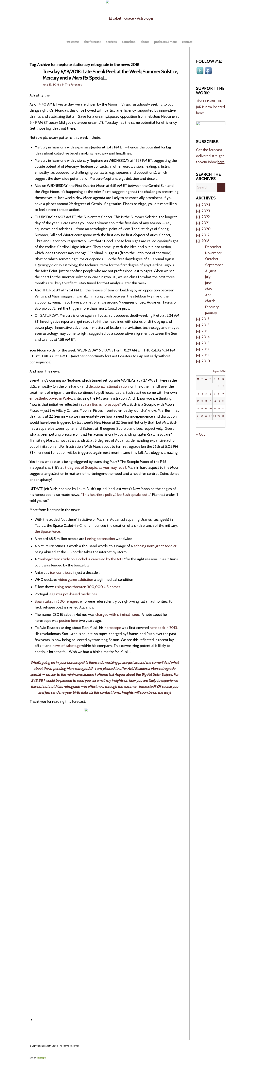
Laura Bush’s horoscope (101, 404)
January (211, 313)
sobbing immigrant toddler (155, 546)
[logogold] (129, 18)
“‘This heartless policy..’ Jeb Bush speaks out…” (116, 494)
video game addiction (75, 579)
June (208, 283)
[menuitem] (73, 42)
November (213, 253)
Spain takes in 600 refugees (57, 601)
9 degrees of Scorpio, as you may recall (95, 467)
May (208, 289)
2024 (206, 205)
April (208, 295)
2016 (205, 325)
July (207, 277)
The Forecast (73, 84)
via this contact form (104, 692)
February (212, 307)
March (210, 301)
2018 (205, 241)
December (213, 247)
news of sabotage (66, 645)
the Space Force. (48, 531)
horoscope (112, 627)
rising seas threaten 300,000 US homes (87, 587)
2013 (205, 343)
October (211, 259)
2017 (205, 319)
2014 (206, 337)
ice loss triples (61, 572)
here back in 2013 (163, 627)
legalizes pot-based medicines (72, 594)
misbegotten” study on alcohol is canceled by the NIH (81, 559)
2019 (205, 235)
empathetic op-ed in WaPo (51, 398)
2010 (206, 361)
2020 (206, 229)
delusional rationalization (109, 386)
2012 (205, 349)
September (214, 265)
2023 (206, 211)
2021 (205, 223)
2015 (205, 331)
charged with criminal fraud (117, 614)
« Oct (200, 434)
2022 (206, 217)
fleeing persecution (99, 539)
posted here (68, 620)
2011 (205, 355)
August (210, 271)
